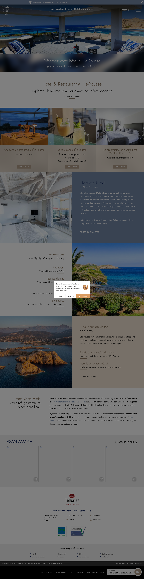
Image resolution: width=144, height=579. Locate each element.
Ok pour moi (83, 296)
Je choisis (70, 296)
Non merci (59, 296)
